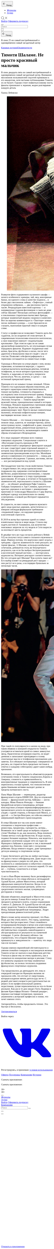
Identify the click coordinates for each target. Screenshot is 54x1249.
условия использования (41, 1070)
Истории (37, 1075)
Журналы (11, 10)
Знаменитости (25, 47)
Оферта (4, 1075)
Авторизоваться (9, 1011)
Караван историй (9, 47)
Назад (8, 5)
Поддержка (14, 1075)
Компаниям (26, 1075)
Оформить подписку (18, 21)
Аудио (10, 13)
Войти (4, 21)
